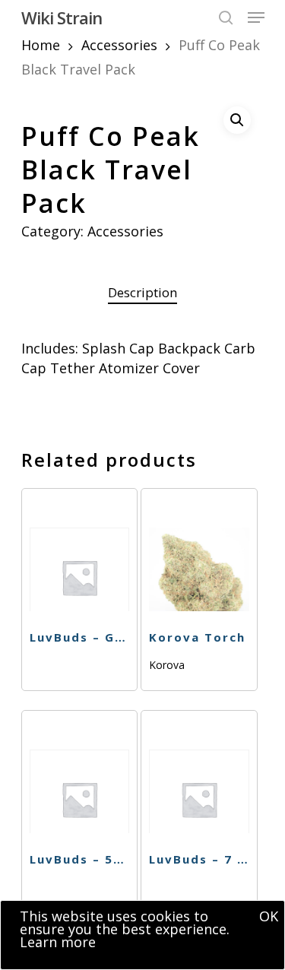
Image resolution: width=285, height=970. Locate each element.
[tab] (142, 293)
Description (142, 292)
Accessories (119, 45)
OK (268, 916)
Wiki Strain (61, 17)
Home (40, 45)
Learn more (58, 942)
